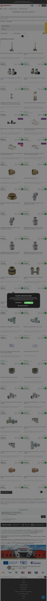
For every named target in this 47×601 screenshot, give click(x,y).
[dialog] (23, 300)
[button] (23, 305)
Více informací (30, 299)
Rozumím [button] (28, 302)
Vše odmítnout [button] (18, 302)
